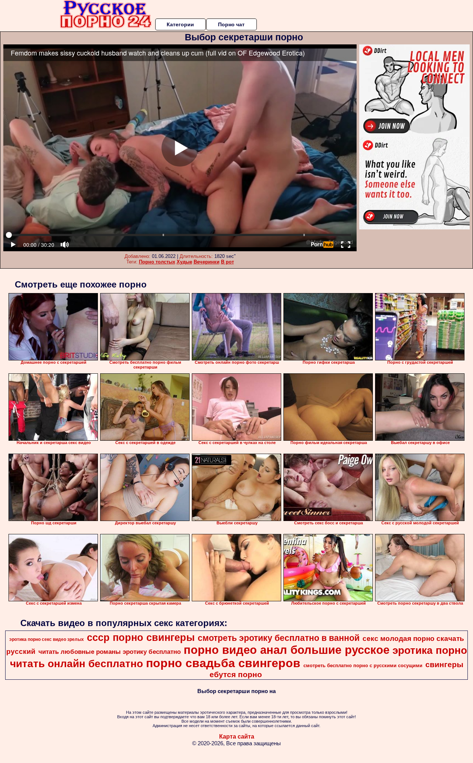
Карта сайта (236, 736)
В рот (227, 262)
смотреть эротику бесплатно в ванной (279, 638)
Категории (180, 24)
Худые (184, 262)
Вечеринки (207, 262)
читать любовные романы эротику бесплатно (109, 651)
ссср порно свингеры (141, 637)
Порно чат (231, 24)
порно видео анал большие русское (286, 649)
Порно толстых (157, 262)
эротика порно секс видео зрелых (46, 639)
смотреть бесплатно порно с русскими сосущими (362, 665)
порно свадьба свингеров (223, 663)
